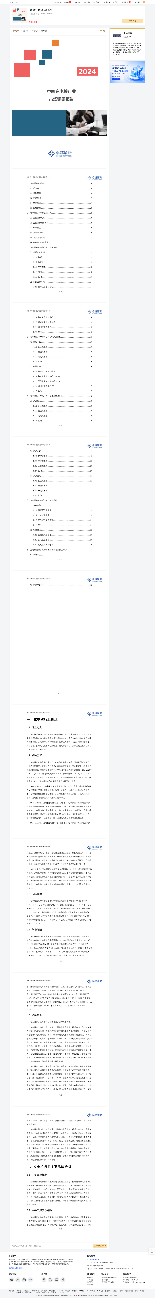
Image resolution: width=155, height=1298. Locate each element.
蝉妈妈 (121, 1291)
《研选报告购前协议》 (108, 1282)
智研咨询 (74, 1291)
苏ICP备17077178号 (66, 1295)
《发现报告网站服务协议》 (109, 1278)
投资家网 (107, 1291)
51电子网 (52, 1291)
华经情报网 (44, 1291)
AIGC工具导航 (35, 1291)
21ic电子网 (60, 1291)
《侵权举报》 (105, 1280)
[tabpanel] (59, 638)
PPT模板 (81, 1291)
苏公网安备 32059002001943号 (83, 1295)
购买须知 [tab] (44, 31)
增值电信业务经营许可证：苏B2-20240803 (106, 1295)
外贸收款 (26, 1291)
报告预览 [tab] (16, 31)
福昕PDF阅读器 (139, 1291)
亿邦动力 (114, 1291)
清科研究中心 (45, 1292)
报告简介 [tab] (35, 31)
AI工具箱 (18, 1291)
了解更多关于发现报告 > (16, 1268)
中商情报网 (19, 1292)
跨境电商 (67, 1291)
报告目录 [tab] (26, 31)
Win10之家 (100, 1291)
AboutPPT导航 (90, 1291)
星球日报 (54, 1292)
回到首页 (58, 2)
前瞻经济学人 (28, 1292)
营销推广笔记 (129, 1291)
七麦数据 (37, 1292)
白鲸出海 (61, 1292)
